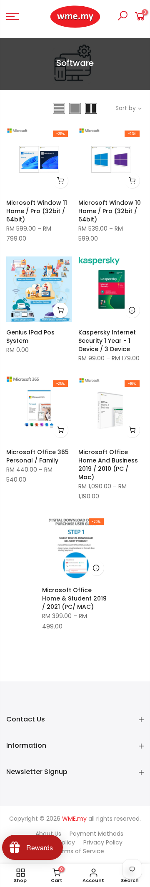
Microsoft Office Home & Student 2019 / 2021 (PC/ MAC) (74, 598)
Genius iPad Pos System (30, 336)
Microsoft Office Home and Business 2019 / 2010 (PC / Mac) (108, 464)
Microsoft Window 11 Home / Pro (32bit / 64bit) (36, 211)
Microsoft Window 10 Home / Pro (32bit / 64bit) (109, 211)
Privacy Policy (102, 842)
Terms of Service (79, 851)
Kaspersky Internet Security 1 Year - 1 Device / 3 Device (107, 340)
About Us (48, 833)
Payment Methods (96, 833)
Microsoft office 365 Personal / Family (37, 456)
